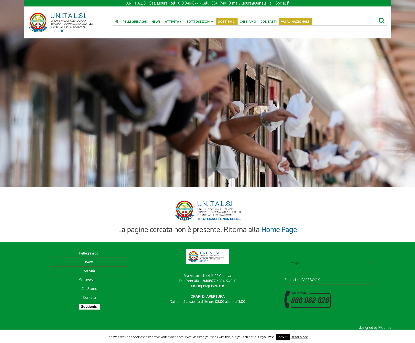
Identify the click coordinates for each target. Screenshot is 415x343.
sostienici (226, 21)
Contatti (268, 21)
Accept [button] (283, 337)
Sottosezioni (199, 21)
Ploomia (384, 327)
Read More (299, 337)
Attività (172, 21)
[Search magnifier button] (372, 263)
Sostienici (89, 306)
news (89, 262)
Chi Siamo (248, 21)
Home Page (279, 229)
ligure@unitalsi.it (256, 3)
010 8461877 (188, 3)
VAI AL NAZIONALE (295, 21)
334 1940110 (221, 3)
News (156, 21)
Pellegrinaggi (135, 21)
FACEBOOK (310, 280)
